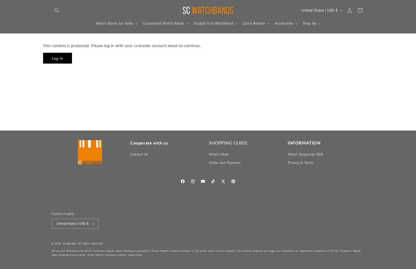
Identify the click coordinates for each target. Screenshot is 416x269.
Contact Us (139, 154)
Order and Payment (224, 163)
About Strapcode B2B (305, 154)
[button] (57, 10)
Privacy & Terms (300, 163)
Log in (57, 58)
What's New (219, 154)
